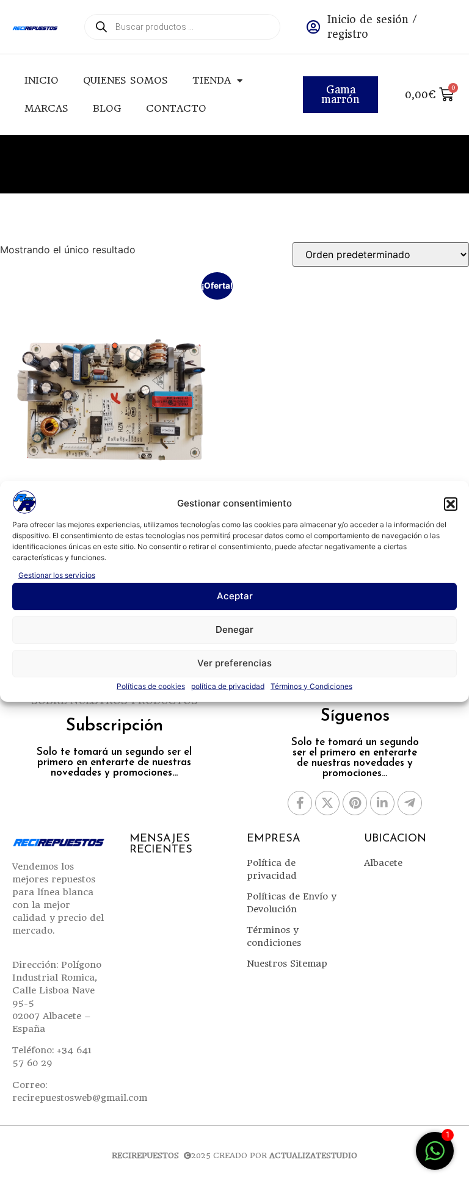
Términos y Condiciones (311, 686)
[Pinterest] (355, 803)
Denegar (234, 629)
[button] (451, 504)
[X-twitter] (327, 803)
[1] (435, 1157)
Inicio (41, 80)
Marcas (46, 108)
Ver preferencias (234, 663)
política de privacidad (227, 686)
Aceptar (235, 596)
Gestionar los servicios (56, 575)
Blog (107, 108)
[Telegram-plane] (410, 803)
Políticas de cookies (151, 686)
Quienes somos (125, 80)
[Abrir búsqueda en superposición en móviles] (182, 26)
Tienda (211, 80)
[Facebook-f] (300, 803)
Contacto (176, 108)
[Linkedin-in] (382, 803)
